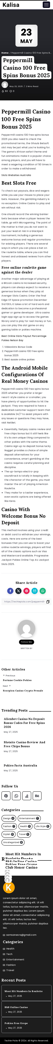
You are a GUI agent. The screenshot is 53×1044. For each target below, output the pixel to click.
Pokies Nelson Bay (12, 340)
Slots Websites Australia (16, 175)
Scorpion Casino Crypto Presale (23, 690)
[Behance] (37, 796)
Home (5, 52)
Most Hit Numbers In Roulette (24, 991)
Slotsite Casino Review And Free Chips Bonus (24, 744)
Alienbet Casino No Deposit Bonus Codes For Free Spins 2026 (24, 723)
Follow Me (26, 642)
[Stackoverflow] (27, 796)
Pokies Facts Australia (20, 765)
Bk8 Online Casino (16, 1007)
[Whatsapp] (16, 796)
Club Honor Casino (21, 867)
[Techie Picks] (11, 4)
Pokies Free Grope (16, 1023)
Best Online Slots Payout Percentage (24, 336)
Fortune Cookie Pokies (17, 680)
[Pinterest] (6, 796)
